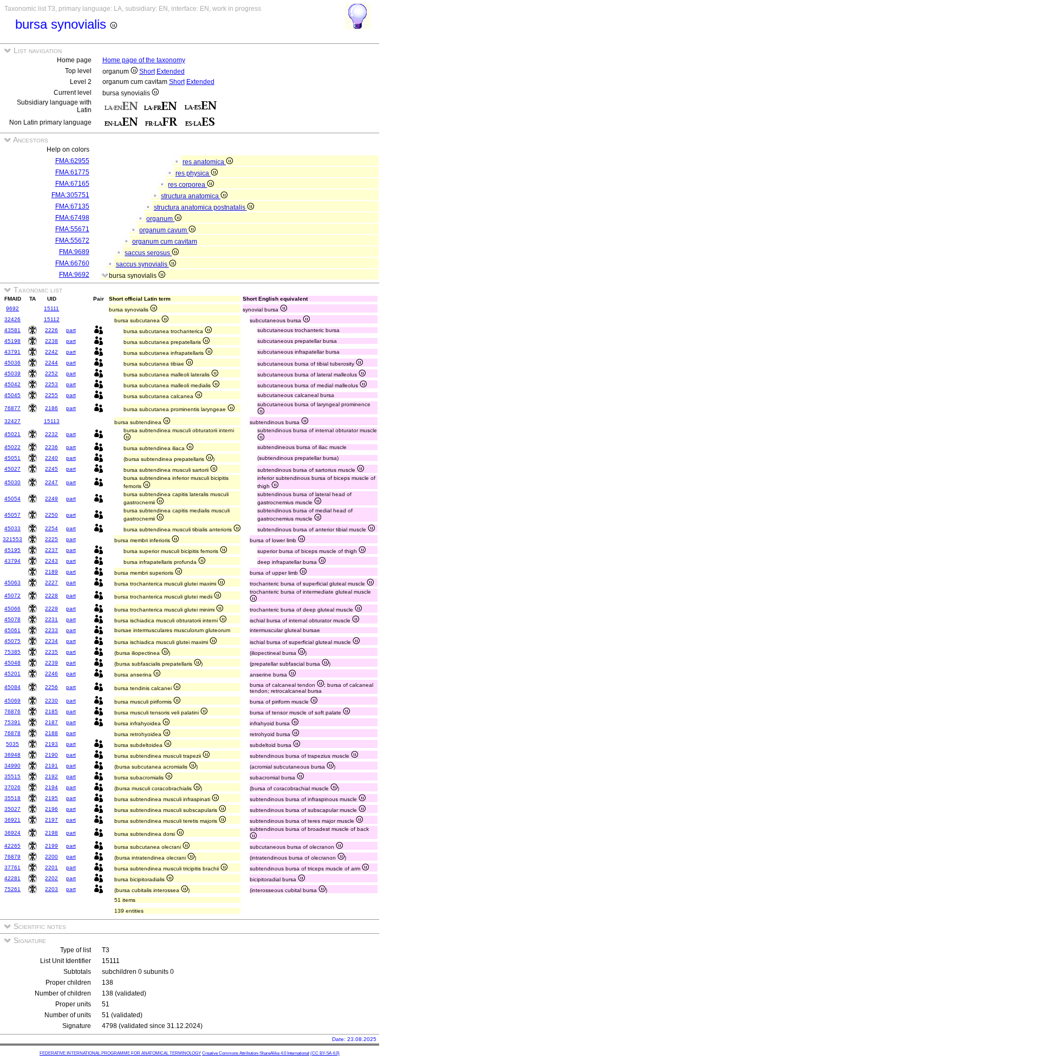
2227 (51, 583)
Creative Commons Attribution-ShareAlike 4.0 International (255, 1053)
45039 (12, 373)
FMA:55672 (72, 240)
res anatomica (204, 162)
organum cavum (163, 230)
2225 (51, 539)
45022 (12, 447)
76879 (12, 857)
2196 (51, 809)
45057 (12, 515)
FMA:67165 (72, 183)
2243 (51, 561)
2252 (51, 373)
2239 (51, 663)
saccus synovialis (142, 264)
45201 (12, 674)
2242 (51, 352)
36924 (12, 833)
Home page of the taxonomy (143, 60)
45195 (12, 550)
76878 (12, 733)
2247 (51, 482)
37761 (12, 867)
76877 (12, 408)
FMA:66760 (72, 263)
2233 (51, 630)
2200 (51, 857)
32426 (12, 319)
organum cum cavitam (164, 241)
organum (160, 219)
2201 (51, 867)
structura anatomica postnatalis (200, 207)
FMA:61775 (72, 172)
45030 (12, 482)
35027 (12, 809)
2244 (51, 363)
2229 (51, 609)
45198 (12, 341)
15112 (52, 319)
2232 (51, 434)
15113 (52, 421)
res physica (193, 173)
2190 (51, 755)
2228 (51, 596)
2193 (51, 744)
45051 (12, 458)
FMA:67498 (72, 218)
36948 (12, 755)
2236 (51, 447)
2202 (51, 878)
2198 (51, 833)
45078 (12, 619)
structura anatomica (190, 196)
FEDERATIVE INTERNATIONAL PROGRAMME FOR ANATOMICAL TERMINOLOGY (120, 1053)
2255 (51, 395)
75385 (12, 652)
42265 (12, 846)
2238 (51, 341)
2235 (51, 652)
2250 (51, 515)
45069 (12, 701)
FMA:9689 (74, 252)
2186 (51, 408)
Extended (171, 71)
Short (147, 71)
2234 (51, 641)
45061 (12, 630)
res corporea (187, 184)
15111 (51, 308)
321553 (12, 539)
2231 (51, 619)
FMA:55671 (72, 229)
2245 (51, 469)
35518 (12, 798)
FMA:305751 (70, 195)
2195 (51, 798)
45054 (12, 499)
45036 (12, 363)
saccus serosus (148, 253)
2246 (51, 674)
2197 (51, 820)
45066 (12, 609)
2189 (51, 572)
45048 (12, 663)
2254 (51, 528)
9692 (12, 308)
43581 (12, 330)
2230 (51, 701)
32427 (12, 421)
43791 (12, 352)
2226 (51, 330)
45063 (12, 583)
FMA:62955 (72, 161)
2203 (51, 889)
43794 (12, 561)
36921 (12, 820)
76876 (12, 711)
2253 (51, 384)
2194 (51, 787)
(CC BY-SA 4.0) (325, 1053)
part (71, 330)
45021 (12, 434)
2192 (51, 776)
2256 (51, 687)
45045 (12, 395)
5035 (12, 744)
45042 (12, 384)
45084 (12, 687)
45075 (12, 641)
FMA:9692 (74, 274)
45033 (12, 528)
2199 (51, 846)
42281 (12, 878)
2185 (51, 711)
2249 (51, 499)
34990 (12, 766)
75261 (12, 889)
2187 (51, 722)
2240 (51, 458)
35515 (12, 776)
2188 (51, 733)
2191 (51, 766)
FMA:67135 (72, 206)
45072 (12, 596)
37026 (12, 787)
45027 (12, 469)
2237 (51, 550)
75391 (12, 722)
